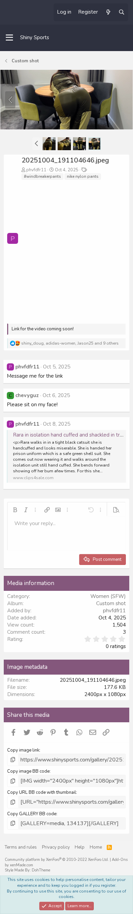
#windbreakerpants (42, 176)
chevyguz (27, 395)
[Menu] (9, 37)
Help (80, 847)
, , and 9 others (70, 343)
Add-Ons (120, 859)
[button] (36, 143)
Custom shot (111, 603)
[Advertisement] (66, 250)
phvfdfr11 (36, 170)
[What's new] (108, 12)
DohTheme (41, 870)
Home (96, 847)
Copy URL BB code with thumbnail (41, 792)
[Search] (121, 12)
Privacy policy (56, 847)
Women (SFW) (108, 596)
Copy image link (23, 750)
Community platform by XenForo (57, 859)
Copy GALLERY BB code (31, 814)
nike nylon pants (83, 176)
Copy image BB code (28, 771)
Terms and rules (21, 847)
